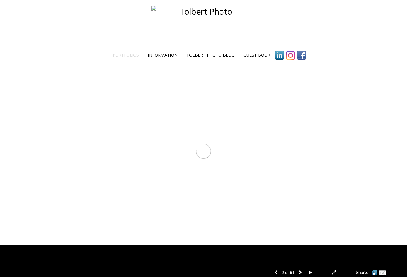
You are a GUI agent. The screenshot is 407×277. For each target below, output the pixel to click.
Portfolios (126, 55)
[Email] (382, 272)
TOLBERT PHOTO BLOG (210, 55)
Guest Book (256, 55)
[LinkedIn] (279, 55)
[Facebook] (301, 55)
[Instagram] (290, 55)
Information (163, 55)
